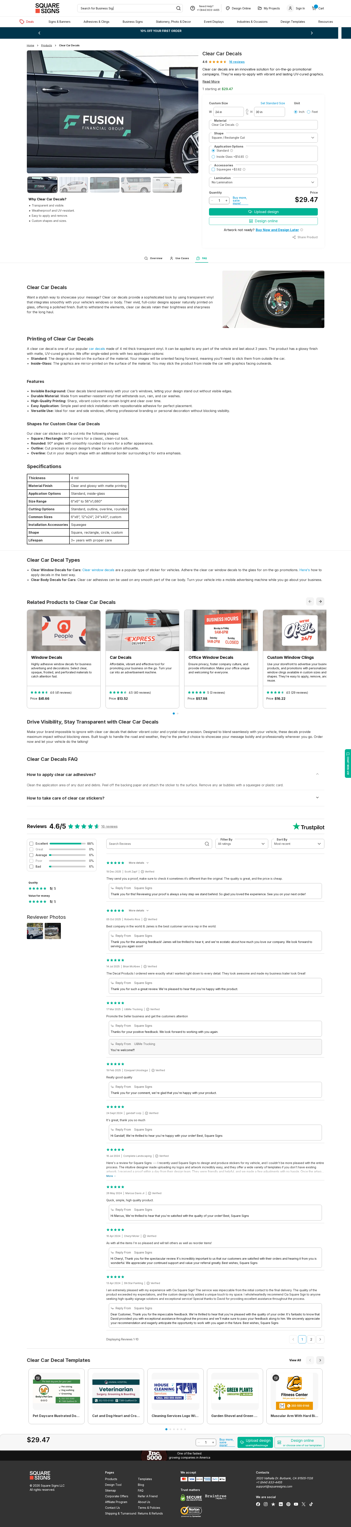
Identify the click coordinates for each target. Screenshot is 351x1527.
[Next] (320, 1360)
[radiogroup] (306, 112)
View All (295, 1360)
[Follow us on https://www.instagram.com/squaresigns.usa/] (266, 1504)
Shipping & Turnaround (120, 1513)
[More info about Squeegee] (244, 169)
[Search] (178, 8)
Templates (145, 1479)
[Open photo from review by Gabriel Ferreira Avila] (35, 931)
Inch (301, 111)
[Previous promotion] (39, 33)
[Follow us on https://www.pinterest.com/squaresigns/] (288, 1504)
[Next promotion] (312, 33)
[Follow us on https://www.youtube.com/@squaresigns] (296, 1504)
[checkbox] (213, 169)
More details (136, 862)
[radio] (295, 111)
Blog (141, 1484)
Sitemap (110, 1490)
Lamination (222, 178)
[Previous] (310, 1360)
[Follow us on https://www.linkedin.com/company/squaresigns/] (281, 1504)
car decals (97, 349)
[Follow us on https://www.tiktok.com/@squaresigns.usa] (311, 1504)
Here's (304, 570)
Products (111, 1479)
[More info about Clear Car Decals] (237, 125)
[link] (56, 1395)
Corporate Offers (116, 1496)
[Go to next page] (320, 1339)
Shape (219, 133)
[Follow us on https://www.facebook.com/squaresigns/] (258, 1504)
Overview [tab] (156, 258)
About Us (144, 1502)
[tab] (42, 185)
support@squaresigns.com (274, 1486)
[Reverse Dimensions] (247, 113)
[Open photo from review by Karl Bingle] (53, 931)
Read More (211, 81)
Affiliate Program (116, 1502)
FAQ (140, 1490)
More (109, 1176)
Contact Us (112, 1507)
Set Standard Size (273, 103)
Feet (315, 111)
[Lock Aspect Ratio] (247, 110)
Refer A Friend (148, 1496)
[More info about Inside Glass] (247, 157)
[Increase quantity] (226, 201)
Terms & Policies (149, 1507)
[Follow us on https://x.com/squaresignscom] (303, 1504)
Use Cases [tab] (182, 258)
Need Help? (206, 6)
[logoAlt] (62, 1475)
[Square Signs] (47, 8)
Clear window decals (98, 570)
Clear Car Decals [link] (69, 45)
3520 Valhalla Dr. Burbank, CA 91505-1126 (284, 1478)
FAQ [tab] (204, 258)
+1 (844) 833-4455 (208, 9)
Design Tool (113, 1484)
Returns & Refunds (150, 1513)
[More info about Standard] (231, 150)
